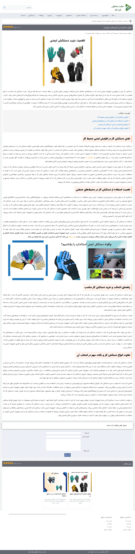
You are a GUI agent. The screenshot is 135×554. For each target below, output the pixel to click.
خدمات (23, 15)
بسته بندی (94, 15)
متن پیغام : (86, 451)
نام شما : (86, 433)
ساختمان (69, 15)
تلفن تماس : (85, 437)
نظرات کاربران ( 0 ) (89, 33)
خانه (112, 15)
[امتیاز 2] (4, 27)
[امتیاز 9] (11, 27)
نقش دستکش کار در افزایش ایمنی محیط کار (112, 117)
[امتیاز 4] (6, 27)
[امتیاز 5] (7, 27)
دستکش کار (119, 21)
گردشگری (31, 15)
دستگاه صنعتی (81, 15)
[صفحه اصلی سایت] (119, 7)
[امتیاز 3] (5, 27)
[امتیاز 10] (12, 27)
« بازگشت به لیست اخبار (126, 33)
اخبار (125, 21)
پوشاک (41, 15)
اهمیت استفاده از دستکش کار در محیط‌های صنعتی (110, 121)
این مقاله (72, 237)
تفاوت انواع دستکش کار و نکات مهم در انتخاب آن (111, 128)
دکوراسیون (105, 15)
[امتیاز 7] (9, 27)
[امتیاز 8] (10, 27)
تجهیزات (58, 15)
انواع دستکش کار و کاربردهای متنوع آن (103, 21)
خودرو (50, 15)
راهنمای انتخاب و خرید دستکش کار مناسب (113, 124)
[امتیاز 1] (3, 27)
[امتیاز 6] (8, 27)
